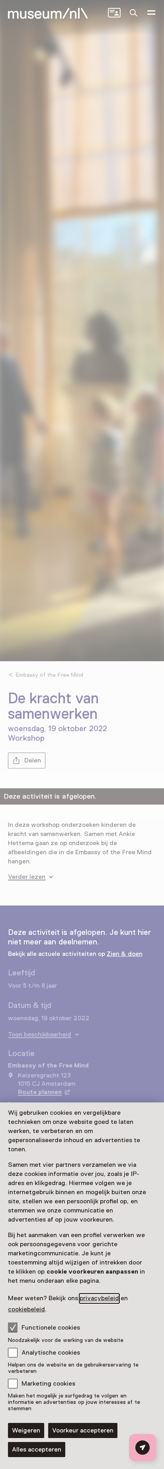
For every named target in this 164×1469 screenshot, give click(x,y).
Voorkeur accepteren (82, 1430)
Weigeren (26, 1430)
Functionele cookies (50, 1327)
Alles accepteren (36, 1449)
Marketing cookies (48, 1383)
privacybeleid (99, 1298)
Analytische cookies (50, 1352)
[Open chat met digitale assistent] (142, 1447)
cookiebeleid (26, 1309)
